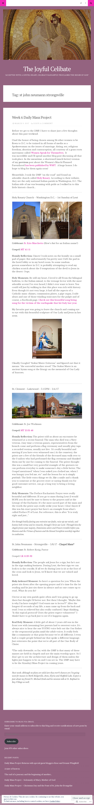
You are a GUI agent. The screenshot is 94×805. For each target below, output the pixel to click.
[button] (26, 220)
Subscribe (11, 741)
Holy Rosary (43, 178)
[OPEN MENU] (3, 3)
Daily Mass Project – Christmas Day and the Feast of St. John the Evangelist (38, 786)
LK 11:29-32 (26, 556)
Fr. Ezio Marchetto (33, 243)
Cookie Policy (55, 801)
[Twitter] (81, 3)
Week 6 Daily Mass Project (32, 117)
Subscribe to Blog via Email (19, 721)
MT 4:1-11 (25, 249)
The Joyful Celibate (47, 69)
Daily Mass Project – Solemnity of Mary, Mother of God (30, 780)
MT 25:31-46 (27, 430)
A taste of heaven (12, 769)
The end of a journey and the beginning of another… (28, 774)
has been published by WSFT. (41, 165)
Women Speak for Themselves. (47, 153)
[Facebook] (86, 3)
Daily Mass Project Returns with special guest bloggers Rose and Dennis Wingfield (42, 763)
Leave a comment (43, 123)
